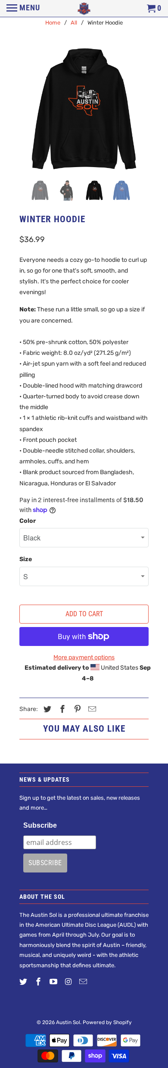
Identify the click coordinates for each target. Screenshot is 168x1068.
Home (52, 22)
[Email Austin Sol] (84, 982)
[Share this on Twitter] (46, 709)
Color (27, 521)
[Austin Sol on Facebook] (39, 982)
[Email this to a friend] (91, 709)
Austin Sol (68, 1022)
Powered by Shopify (107, 1022)
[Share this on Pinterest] (76, 709)
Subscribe (40, 825)
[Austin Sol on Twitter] (24, 982)
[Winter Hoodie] (84, 109)
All (74, 22)
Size (25, 559)
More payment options (84, 657)
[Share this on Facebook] (61, 709)
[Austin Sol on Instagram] (69, 982)
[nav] (23, 8)
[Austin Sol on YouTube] (54, 982)
